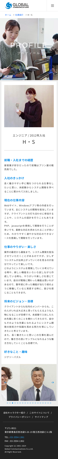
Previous (5, 382)
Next (52, 382)
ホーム (8, 14)
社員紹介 (19, 14)
